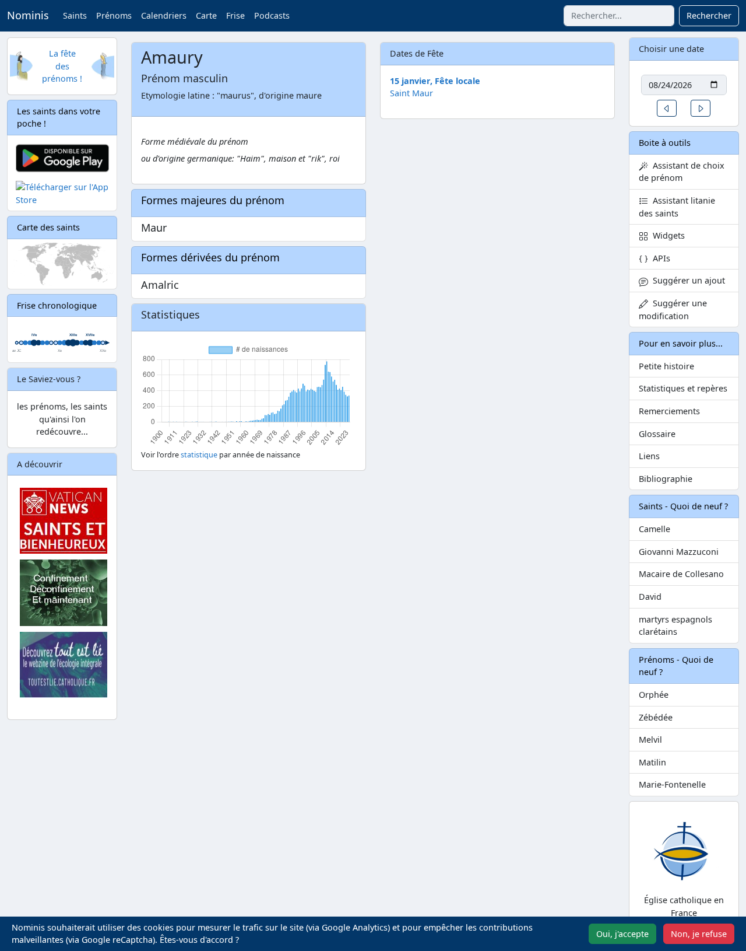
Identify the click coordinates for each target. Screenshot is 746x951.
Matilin (652, 762)
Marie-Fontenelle (672, 784)
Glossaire (657, 433)
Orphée (653, 694)
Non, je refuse (699, 933)
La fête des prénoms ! (62, 66)
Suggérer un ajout (686, 280)
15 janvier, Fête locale (435, 80)
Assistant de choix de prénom (681, 172)
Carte (206, 15)
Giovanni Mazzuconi (679, 551)
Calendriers (163, 15)
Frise (235, 15)
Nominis (28, 15)
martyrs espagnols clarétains (675, 626)
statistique (199, 455)
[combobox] (619, 15)
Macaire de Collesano (681, 573)
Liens (649, 455)
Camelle (654, 528)
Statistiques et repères (683, 388)
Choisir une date (671, 48)
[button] (667, 108)
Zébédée (656, 717)
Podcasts (272, 15)
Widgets (666, 235)
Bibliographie (665, 478)
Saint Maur (411, 93)
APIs (659, 258)
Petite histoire (666, 366)
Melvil (650, 739)
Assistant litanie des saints (677, 207)
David (650, 596)
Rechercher (709, 15)
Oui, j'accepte (622, 933)
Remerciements (669, 411)
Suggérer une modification (673, 309)
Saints (75, 15)
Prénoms (114, 15)
